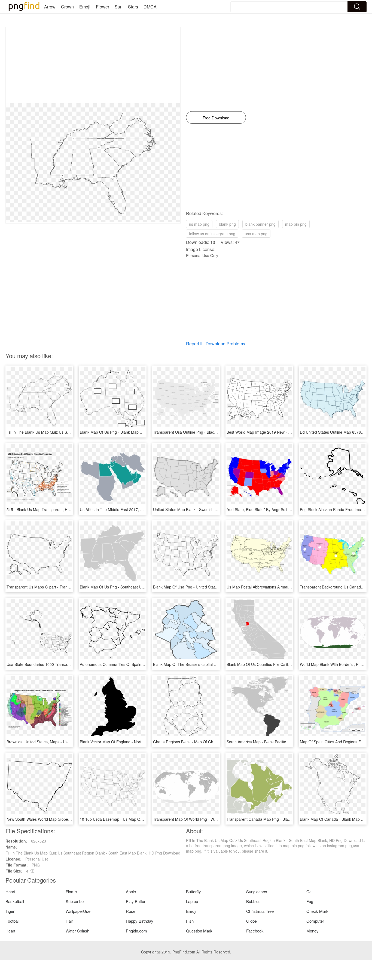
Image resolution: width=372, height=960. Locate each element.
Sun (119, 7)
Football (12, 921)
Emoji (84, 7)
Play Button (136, 901)
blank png (227, 224)
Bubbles (253, 901)
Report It (194, 343)
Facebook (255, 931)
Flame (71, 891)
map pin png (296, 224)
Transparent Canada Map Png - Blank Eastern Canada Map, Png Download (292, 819)
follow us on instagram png (212, 233)
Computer (315, 921)
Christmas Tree (260, 911)
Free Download (216, 117)
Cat (309, 891)
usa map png (256, 233)
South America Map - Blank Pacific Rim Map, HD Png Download (281, 741)
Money (312, 931)
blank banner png (260, 224)
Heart (10, 891)
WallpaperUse (78, 911)
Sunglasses (256, 891)
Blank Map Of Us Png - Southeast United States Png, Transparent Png (140, 587)
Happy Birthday (139, 921)
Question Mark (199, 931)
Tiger (9, 911)
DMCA (150, 7)
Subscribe (75, 901)
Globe (251, 921)
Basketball (14, 901)
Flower (102, 7)
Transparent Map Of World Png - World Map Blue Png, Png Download (213, 819)
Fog (309, 901)
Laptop (192, 901)
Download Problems (225, 343)
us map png (199, 224)
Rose (130, 911)
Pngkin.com (136, 931)
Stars (133, 7)
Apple (131, 891)
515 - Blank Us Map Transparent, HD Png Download (51, 509)
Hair (69, 921)
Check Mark (317, 911)
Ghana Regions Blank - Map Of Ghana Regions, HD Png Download (211, 741)
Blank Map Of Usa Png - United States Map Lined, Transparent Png (211, 587)
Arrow (50, 7)
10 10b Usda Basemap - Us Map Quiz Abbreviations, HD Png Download (141, 819)
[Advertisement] (93, 65)
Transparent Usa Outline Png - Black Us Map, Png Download (205, 432)
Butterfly (193, 891)
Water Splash (77, 931)
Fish (190, 921)
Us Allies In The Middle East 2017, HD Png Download (126, 509)
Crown (67, 7)
